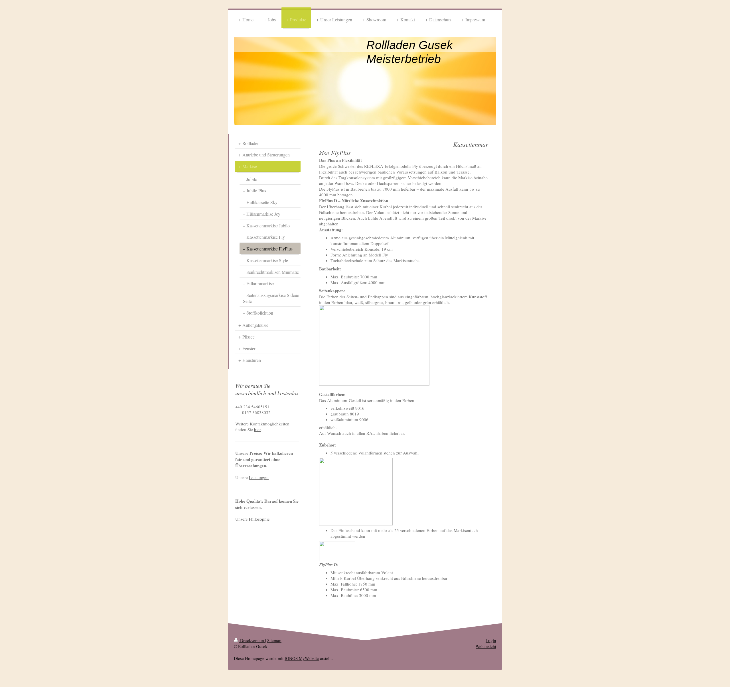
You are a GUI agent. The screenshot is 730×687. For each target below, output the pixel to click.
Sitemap (274, 640)
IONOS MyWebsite (302, 658)
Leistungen (259, 477)
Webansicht (486, 646)
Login (491, 640)
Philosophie (259, 519)
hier (257, 429)
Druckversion (252, 640)
